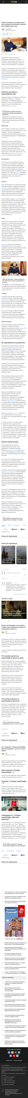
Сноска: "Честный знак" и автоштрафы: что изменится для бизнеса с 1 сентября (15, 972)
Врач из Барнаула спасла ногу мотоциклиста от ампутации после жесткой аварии (14, 989)
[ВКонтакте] (7, 34)
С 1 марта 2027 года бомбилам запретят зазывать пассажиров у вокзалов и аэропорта (15, 983)
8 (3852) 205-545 (6, 1080)
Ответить (8, 591)
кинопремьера (10, 851)
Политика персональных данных (11, 1089)
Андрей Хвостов (3, 526)
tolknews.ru (7, 1065)
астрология (4, 729)
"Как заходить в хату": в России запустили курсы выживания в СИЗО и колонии (16, 892)
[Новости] (14, 529)
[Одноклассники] (10, 34)
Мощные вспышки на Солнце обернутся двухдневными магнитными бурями (15, 958)
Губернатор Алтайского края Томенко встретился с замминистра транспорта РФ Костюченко (15, 1042)
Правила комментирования (10, 1092)
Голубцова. (4, 300)
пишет (14, 668)
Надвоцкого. (4, 137)
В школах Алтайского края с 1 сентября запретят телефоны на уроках (15, 963)
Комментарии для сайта (20, 594)
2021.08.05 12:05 (15, 582)
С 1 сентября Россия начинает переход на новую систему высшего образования (15, 1026)
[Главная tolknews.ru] (14, 2)
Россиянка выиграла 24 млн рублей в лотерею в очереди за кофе (14, 1015)
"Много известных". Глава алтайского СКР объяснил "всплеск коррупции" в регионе (13, 280)
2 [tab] (10, 621)
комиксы (18, 851)
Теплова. (15, 367)
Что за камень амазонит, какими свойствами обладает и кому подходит (14, 844)
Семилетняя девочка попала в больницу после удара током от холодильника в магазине (15, 1036)
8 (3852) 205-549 (6, 1082)
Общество (7, 30)
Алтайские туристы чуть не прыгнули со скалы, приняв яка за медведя (15, 1031)
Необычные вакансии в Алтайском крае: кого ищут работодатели (15, 902)
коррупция (17, 525)
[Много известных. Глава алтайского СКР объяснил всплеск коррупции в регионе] (14, 268)
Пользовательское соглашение (11, 1090)
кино (2, 851)
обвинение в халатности (8, 471)
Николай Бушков (5, 379)
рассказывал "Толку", (12, 413)
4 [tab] (15, 621)
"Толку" (18, 172)
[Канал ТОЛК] (23, 529)
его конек (13, 106)
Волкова (16, 351)
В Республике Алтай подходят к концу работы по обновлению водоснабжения (15, 1005)
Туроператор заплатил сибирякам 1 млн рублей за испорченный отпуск (15, 897)
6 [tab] (19, 621)
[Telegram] (3, 34)
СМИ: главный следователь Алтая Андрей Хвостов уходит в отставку (13, 519)
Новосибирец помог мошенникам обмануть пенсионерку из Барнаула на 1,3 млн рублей (15, 949)
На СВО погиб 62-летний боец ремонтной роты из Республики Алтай (15, 968)
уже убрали (4, 78)
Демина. (22, 328)
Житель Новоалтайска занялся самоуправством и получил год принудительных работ (13, 1021)
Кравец (14, 202)
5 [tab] (17, 621)
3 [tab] (13, 621)
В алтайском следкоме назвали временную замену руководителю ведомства (12, 113)
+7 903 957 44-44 (6, 1077)
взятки (10, 525)
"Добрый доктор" (10, 400)
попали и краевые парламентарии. (10, 347)
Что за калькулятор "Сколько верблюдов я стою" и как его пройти (13, 723)
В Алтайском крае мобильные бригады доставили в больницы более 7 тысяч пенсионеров (15, 995)
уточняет (17, 838)
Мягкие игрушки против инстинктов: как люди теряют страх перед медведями (14, 613)
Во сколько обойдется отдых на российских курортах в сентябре (13, 954)
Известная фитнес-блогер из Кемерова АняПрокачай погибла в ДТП (15, 1009)
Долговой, (4, 188)
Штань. (8, 226)
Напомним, (4, 244)
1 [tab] (8, 621)
